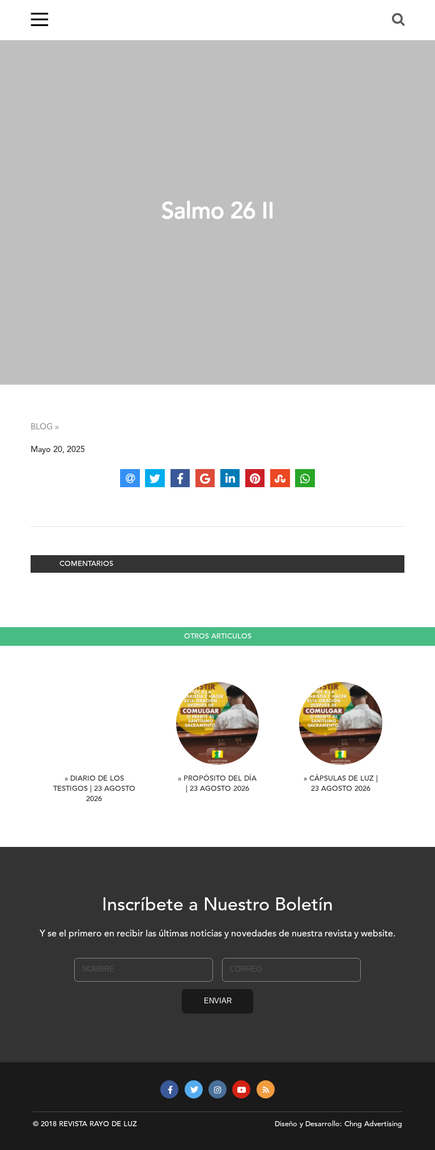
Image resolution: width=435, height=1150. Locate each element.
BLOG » (45, 427)
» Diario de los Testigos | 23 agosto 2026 (94, 789)
